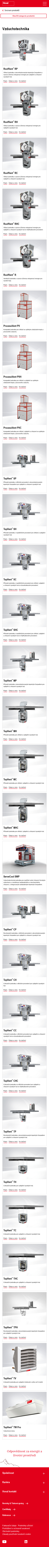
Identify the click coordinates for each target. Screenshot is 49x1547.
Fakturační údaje (9, 1526)
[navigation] (45, 3)
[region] (23, 18)
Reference (6, 1515)
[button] (5, 81)
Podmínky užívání (25, 1526)
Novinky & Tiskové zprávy (13, 1503)
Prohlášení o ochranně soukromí (16, 1528)
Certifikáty (6, 1509)
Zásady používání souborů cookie (16, 1534)
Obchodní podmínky (10, 1531)
